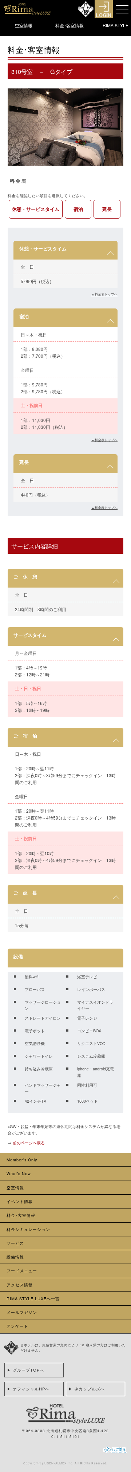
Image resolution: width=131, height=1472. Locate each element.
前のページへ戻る (29, 1142)
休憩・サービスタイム (35, 209)
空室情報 (23, 25)
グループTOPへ (28, 1370)
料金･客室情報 (69, 25)
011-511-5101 (65, 1436)
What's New (19, 1173)
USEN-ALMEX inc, (59, 1463)
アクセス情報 (20, 1285)
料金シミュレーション (28, 1229)
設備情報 (15, 1257)
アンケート (17, 1326)
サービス (15, 1243)
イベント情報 (20, 1201)
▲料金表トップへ (104, 294)
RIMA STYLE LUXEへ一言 (33, 1298)
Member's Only (22, 1159)
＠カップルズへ (89, 1389)
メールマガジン (22, 1312)
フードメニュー (22, 1270)
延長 (107, 209)
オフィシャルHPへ (31, 1389)
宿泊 (78, 209)
